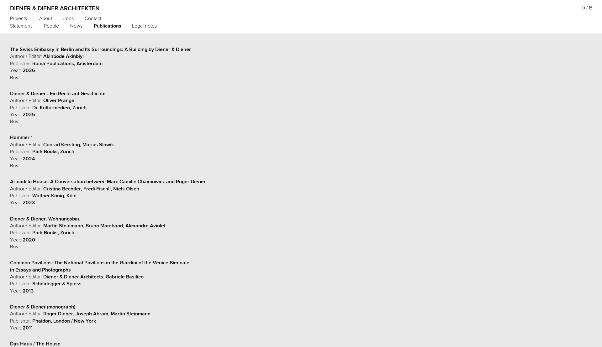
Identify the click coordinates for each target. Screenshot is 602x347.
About (45, 18)
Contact (93, 18)
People (51, 26)
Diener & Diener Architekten (55, 8)
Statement (21, 26)
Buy (14, 78)
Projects (18, 18)
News (76, 26)
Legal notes (144, 26)
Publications (107, 26)
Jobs (68, 18)
